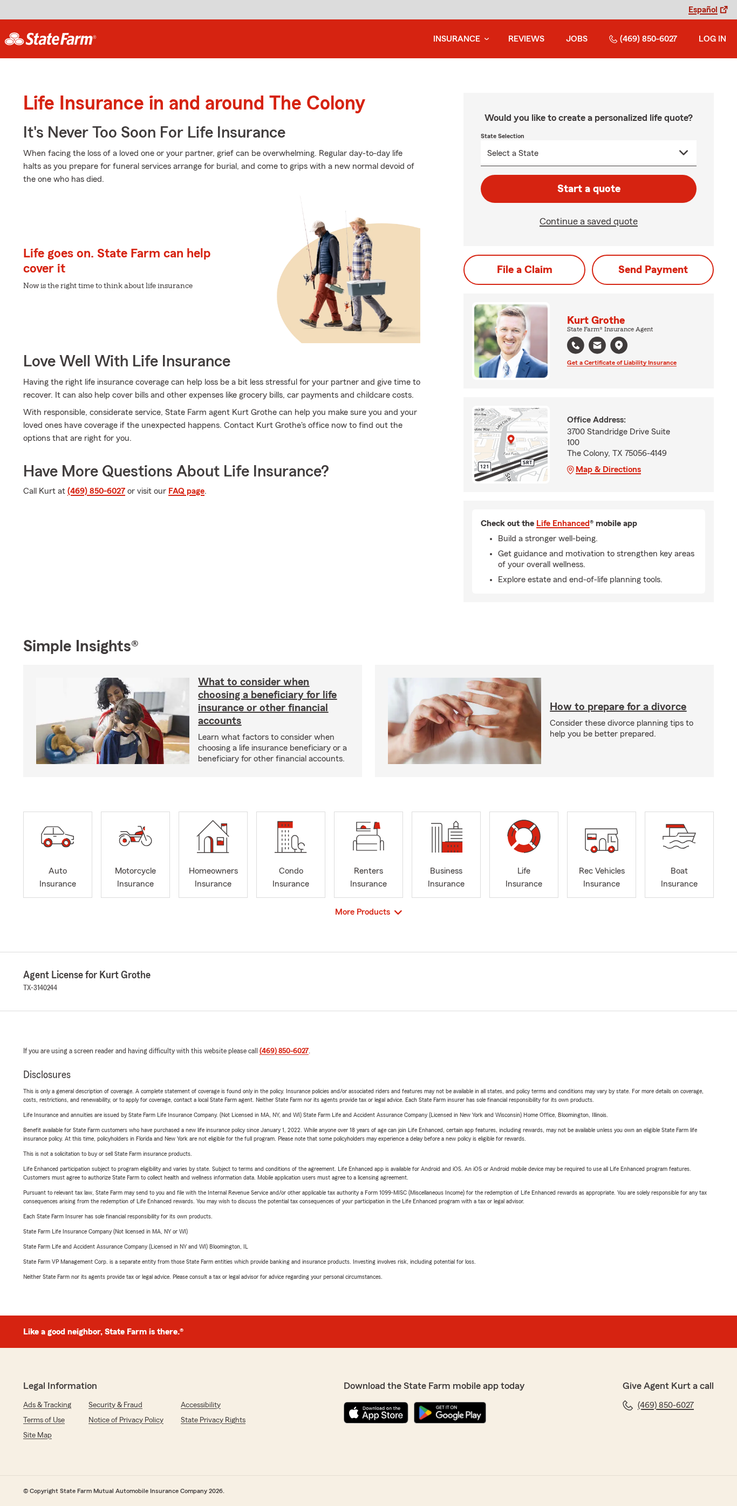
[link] (50, 39)
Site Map (37, 1435)
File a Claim (524, 269)
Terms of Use (44, 1420)
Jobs (577, 39)
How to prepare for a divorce (618, 706)
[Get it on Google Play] (450, 1412)
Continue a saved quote (589, 221)
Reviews (526, 39)
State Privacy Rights (213, 1420)
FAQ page (186, 491)
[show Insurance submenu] (484, 39)
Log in (712, 39)
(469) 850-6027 (648, 39)
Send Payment (653, 269)
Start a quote (588, 188)
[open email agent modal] (597, 347)
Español (703, 9)
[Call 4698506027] (575, 345)
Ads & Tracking (47, 1405)
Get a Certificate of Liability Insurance (622, 362)
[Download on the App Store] (376, 1412)
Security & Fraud (115, 1405)
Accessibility (201, 1405)
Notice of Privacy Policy (125, 1420)
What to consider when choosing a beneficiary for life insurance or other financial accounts (267, 701)
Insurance (456, 39)
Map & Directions (608, 469)
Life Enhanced (563, 523)
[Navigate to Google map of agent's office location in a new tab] (618, 345)
